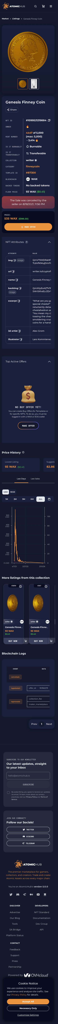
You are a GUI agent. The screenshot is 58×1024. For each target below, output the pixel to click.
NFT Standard (41, 912)
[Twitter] (11, 894)
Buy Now (13, 641)
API (41, 929)
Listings (16, 18)
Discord (30, 836)
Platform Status (15, 935)
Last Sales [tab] (35, 478)
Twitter (30, 829)
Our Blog (15, 918)
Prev (34, 724)
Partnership (15, 966)
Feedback (15, 949)
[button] (12, 109)
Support (15, 955)
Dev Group (41, 923)
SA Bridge (14, 929)
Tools (15, 923)
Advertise (15, 912)
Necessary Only (28, 1008)
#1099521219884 (36, 120)
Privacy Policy (31, 797)
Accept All (28, 1001)
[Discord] (18, 894)
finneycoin (33, 166)
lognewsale (15, 702)
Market (5, 18)
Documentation (41, 918)
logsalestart (15, 688)
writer (30, 160)
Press (15, 961)
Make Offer (30, 227)
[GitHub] (45, 894)
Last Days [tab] (21, 478)
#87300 (31, 172)
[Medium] (31, 894)
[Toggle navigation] (51, 6)
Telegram (30, 843)
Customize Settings (28, 1015)
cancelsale (15, 677)
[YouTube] (38, 894)
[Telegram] (24, 894)
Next (49, 724)
